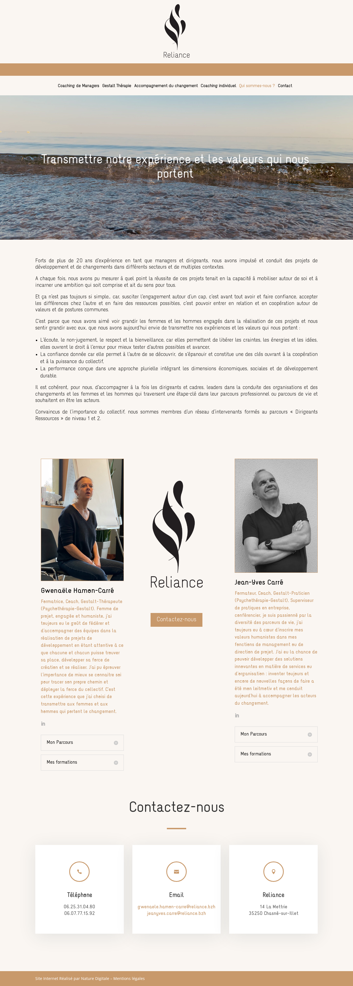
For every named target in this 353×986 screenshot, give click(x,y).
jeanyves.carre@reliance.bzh (176, 913)
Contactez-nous (176, 620)
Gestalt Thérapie (116, 86)
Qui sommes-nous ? (257, 86)
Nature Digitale (95, 978)
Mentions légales (129, 978)
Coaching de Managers (78, 86)
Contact (285, 86)
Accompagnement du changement (166, 86)
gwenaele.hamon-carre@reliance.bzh (176, 907)
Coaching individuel (218, 86)
